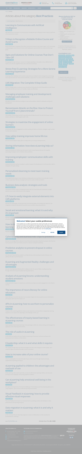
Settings (43, 232)
